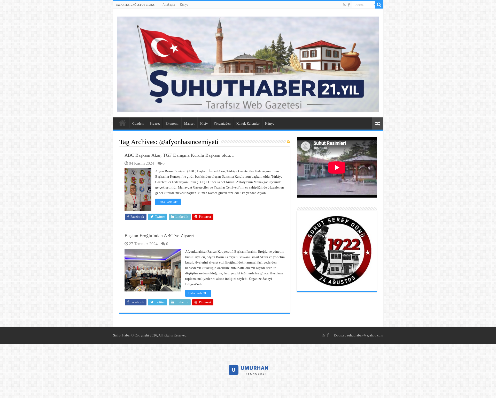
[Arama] (379, 5)
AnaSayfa (168, 4)
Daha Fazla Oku (168, 202)
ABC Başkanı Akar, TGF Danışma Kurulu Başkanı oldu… (180, 155)
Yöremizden (222, 123)
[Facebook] (348, 5)
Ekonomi (172, 123)
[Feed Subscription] (288, 142)
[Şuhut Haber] (248, 63)
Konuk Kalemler (247, 123)
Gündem (138, 123)
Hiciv (204, 123)
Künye (184, 4)
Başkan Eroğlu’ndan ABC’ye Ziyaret (159, 235)
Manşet (189, 123)
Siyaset (155, 123)
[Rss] (344, 5)
